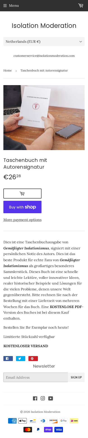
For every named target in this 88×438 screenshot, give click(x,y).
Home (7, 70)
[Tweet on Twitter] (20, 358)
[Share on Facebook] (8, 358)
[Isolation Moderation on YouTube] (50, 399)
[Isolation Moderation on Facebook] (35, 399)
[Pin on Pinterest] (33, 358)
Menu (14, 5)
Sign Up (76, 377)
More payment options (22, 219)
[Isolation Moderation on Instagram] (43, 399)
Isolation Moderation (44, 26)
